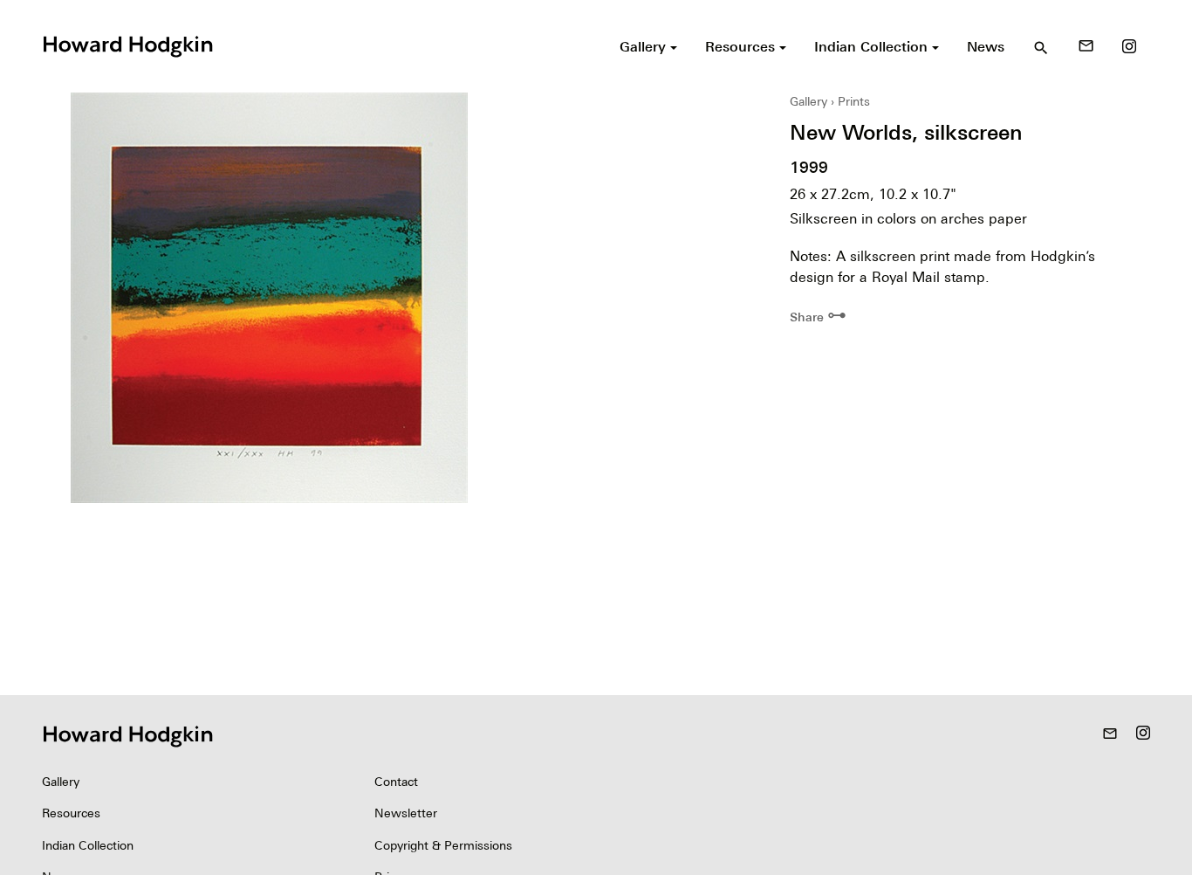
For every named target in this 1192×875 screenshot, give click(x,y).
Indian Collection (88, 845)
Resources (71, 813)
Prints (854, 101)
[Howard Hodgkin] (127, 44)
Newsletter (405, 813)
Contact (396, 782)
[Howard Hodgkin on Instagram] (1129, 46)
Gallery (808, 101)
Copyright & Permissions (443, 845)
